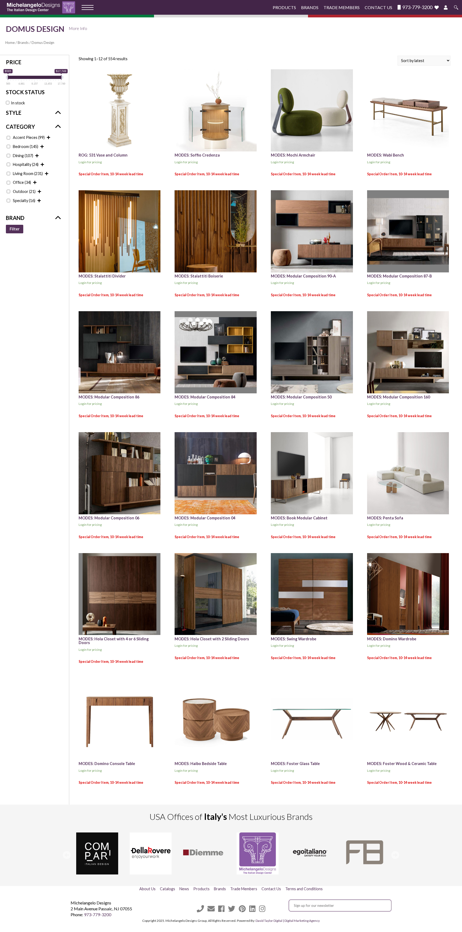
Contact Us (378, 7)
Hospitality (25, 164)
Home (10, 42)
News (184, 889)
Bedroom (25, 146)
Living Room (28, 173)
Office (22, 182)
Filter (15, 229)
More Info (78, 28)
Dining (23, 155)
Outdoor (24, 191)
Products (284, 7)
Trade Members (342, 7)
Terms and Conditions (304, 889)
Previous (67, 855)
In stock (18, 103)
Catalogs (167, 889)
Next (395, 855)
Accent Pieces (29, 137)
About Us (147, 889)
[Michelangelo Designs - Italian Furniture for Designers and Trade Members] (43, 7)
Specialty (24, 200)
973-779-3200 (417, 7)
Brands (309, 7)
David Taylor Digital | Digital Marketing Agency (288, 921)
